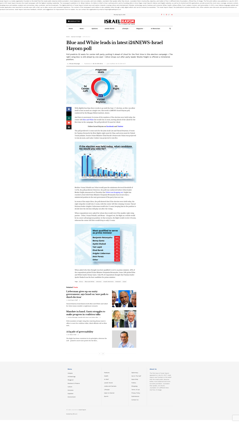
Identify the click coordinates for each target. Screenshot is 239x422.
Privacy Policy (135, 393)
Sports (106, 396)
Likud (124, 281)
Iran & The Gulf (136, 376)
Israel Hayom (82, 409)
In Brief (106, 379)
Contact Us (134, 400)
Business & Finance (74, 383)
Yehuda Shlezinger (74, 63)
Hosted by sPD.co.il (71, 414)
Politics (133, 383)
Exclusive (70, 390)
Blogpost (70, 380)
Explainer (70, 393)
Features (107, 372)
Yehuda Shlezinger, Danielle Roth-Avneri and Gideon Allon (83, 317)
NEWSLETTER (75, 21)
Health (106, 376)
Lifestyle (107, 389)
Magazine (139, 28)
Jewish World (108, 383)
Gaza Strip (134, 379)
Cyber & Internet (109, 393)
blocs (81, 281)
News (82, 28)
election (98, 281)
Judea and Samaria (110, 386)
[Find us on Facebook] (161, 15)
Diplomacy (135, 372)
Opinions (95, 28)
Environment (72, 397)
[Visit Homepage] (119, 21)
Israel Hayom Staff (73, 300)
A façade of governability (79, 331)
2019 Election (86, 36)
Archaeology (71, 376)
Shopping (134, 386)
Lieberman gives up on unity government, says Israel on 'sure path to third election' (87, 294)
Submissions (135, 396)
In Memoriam (155, 28)
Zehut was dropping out (114, 192)
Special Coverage (76, 36)
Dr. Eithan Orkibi (72, 334)
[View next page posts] (103, 353)
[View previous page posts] (99, 353)
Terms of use (135, 389)
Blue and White (88, 120)
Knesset (118, 281)
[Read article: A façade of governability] (124, 339)
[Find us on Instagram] (166, 15)
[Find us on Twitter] (164, 15)
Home (71, 28)
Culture (70, 386)
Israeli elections (109, 281)
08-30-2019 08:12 (98, 63)
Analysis (70, 373)
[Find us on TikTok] (168, 15)
